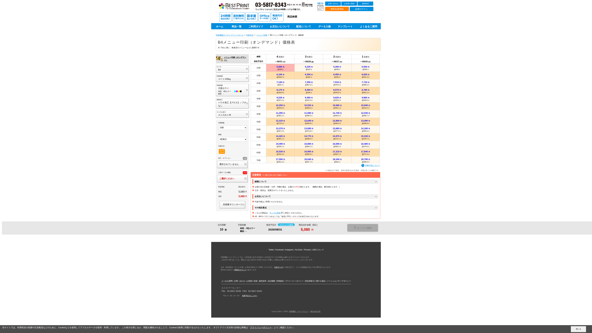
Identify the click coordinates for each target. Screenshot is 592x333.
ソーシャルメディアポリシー (339, 281)
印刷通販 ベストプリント (299, 311)
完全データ (278, 267)
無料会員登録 (337, 9)
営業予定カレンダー (249, 296)
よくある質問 (226, 281)
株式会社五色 (315, 311)
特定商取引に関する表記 (315, 281)
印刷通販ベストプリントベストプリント (237, 7)
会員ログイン (361, 9)
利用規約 (280, 281)
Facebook (279, 250)
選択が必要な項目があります (362, 228)
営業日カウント (240, 270)
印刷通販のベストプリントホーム (230, 35)
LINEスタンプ (318, 250)
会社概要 (271, 281)
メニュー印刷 (261, 35)
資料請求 (365, 3)
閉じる (578, 329)
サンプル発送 (275, 213)
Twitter (271, 250)
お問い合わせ (333, 3)
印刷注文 (250, 35)
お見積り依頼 (349, 3)
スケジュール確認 (286, 225)
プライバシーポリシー (294, 281)
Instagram (289, 250)
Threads (307, 250)
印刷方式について (372, 165)
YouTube (298, 250)
